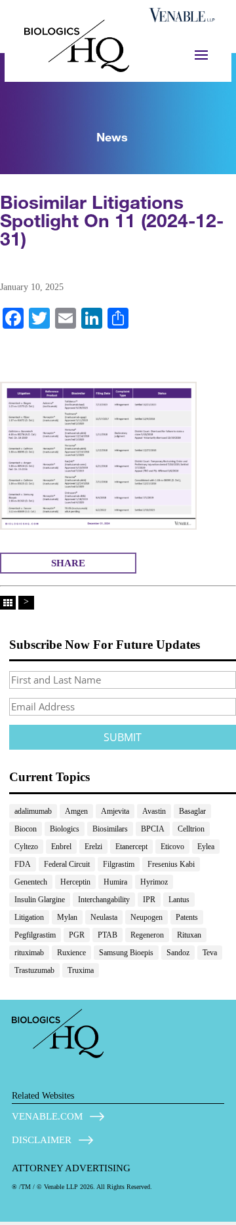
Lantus (178, 899)
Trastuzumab (34, 970)
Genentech (30, 882)
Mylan (67, 917)
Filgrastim (118, 864)
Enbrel (61, 846)
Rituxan (189, 935)
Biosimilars (110, 828)
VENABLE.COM (47, 1116)
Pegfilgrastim (35, 935)
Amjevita (115, 811)
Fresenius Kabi (171, 864)
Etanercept (131, 846)
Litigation (29, 917)
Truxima (81, 970)
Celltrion (191, 828)
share (68, 563)
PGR (77, 935)
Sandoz (178, 952)
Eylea (205, 846)
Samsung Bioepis (126, 952)
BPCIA (153, 828)
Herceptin (75, 882)
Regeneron (147, 935)
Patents (187, 917)
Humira (115, 882)
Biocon (25, 828)
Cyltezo (26, 846)
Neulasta (103, 917)
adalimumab (33, 811)
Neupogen (146, 917)
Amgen (76, 811)
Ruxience (71, 952)
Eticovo (172, 846)
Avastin (154, 811)
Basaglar (192, 811)
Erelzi (93, 846)
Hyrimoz (154, 882)
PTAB (107, 935)
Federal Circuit (67, 864)
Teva (210, 952)
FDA (22, 864)
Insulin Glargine (39, 899)
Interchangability (104, 899)
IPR (149, 899)
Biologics (64, 828)
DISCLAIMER (41, 1140)
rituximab (29, 952)
